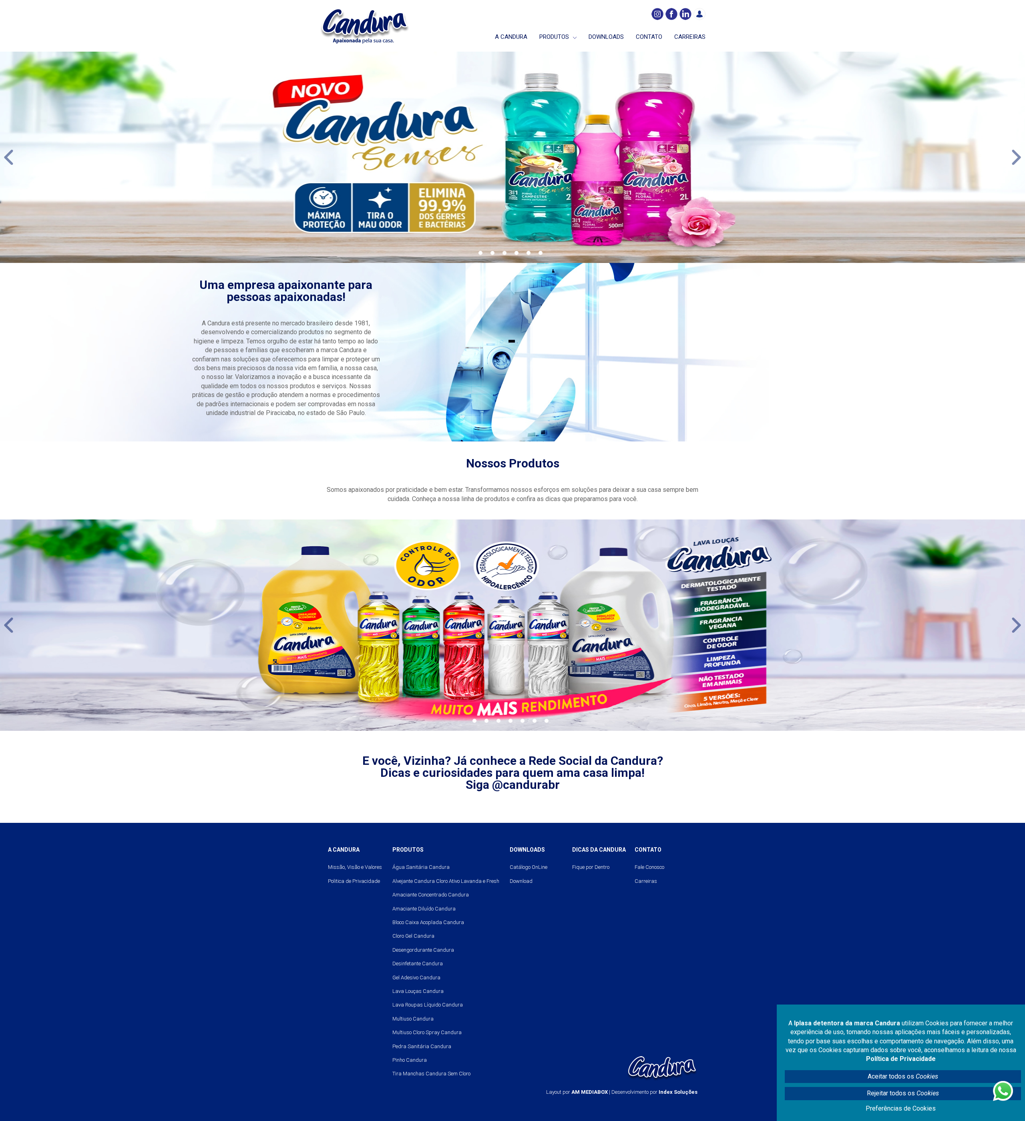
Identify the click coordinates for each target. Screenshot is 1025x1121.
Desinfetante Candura (417, 964)
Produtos (554, 36)
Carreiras (689, 36)
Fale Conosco (649, 867)
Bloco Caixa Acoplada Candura (428, 922)
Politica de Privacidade (354, 881)
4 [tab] (517, 253)
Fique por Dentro (590, 867)
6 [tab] (541, 253)
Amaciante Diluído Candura (424, 909)
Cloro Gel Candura (413, 936)
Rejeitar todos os (903, 1093)
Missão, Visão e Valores (355, 867)
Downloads (606, 36)
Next (1016, 157)
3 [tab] (504, 253)
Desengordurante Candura (423, 950)
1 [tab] (480, 253)
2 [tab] (492, 253)
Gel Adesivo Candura (416, 978)
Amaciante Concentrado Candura (430, 895)
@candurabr (526, 785)
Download (521, 881)
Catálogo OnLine (528, 867)
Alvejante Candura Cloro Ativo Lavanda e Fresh (445, 881)
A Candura (511, 36)
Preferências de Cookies (901, 1108)
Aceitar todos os (903, 1076)
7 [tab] (547, 721)
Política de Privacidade (901, 1059)
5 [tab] (529, 253)
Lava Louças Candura (418, 991)
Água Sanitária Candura (421, 867)
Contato (649, 36)
